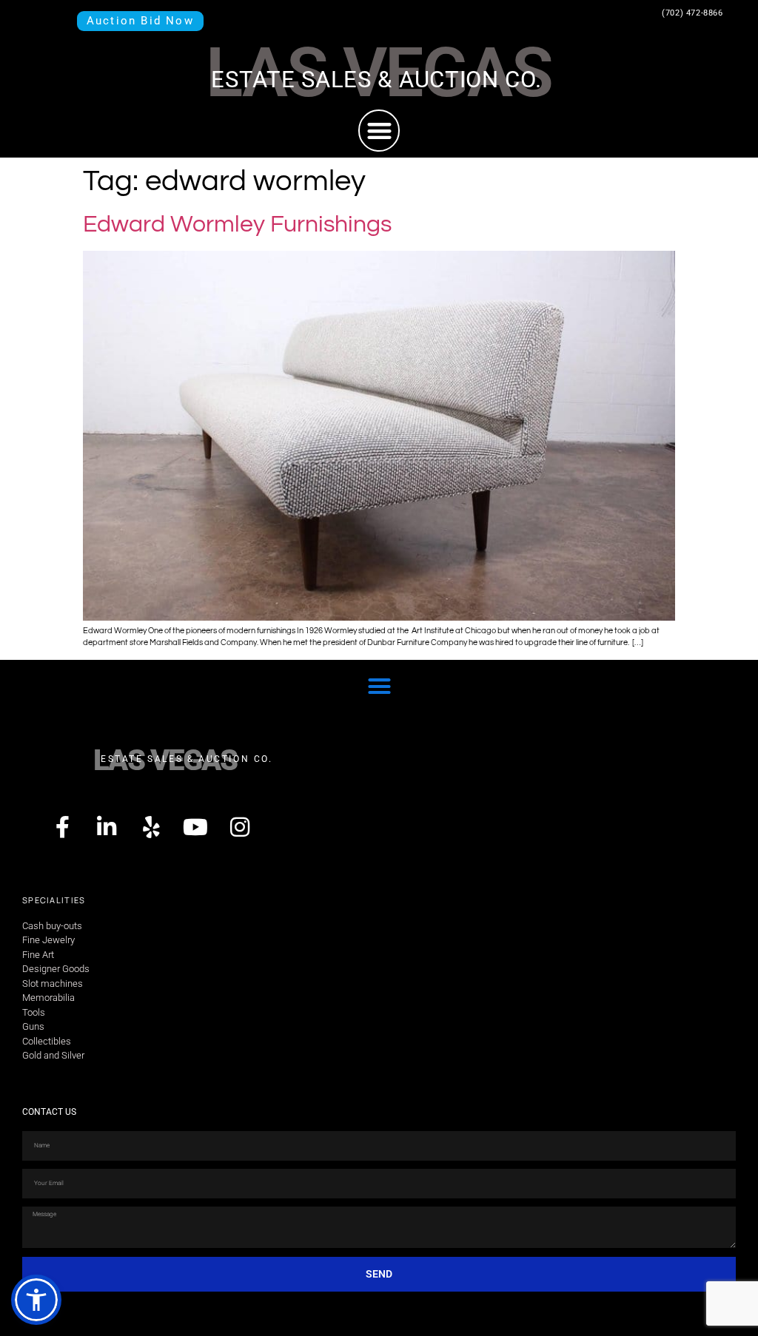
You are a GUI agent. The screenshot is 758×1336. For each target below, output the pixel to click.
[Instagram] (240, 827)
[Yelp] (151, 827)
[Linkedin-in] (106, 827)
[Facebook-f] (62, 827)
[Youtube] (195, 827)
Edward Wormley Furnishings (237, 224)
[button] (379, 130)
